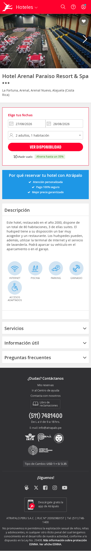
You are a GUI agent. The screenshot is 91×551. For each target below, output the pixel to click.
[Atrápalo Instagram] (55, 488)
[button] (83, 21)
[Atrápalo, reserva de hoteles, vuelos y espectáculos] (7, 7)
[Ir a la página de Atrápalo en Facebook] (45, 488)
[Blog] (26, 487)
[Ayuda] (73, 7)
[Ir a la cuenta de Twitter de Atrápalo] (36, 488)
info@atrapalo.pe (50, 428)
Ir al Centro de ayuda (45, 390)
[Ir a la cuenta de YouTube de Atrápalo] (64, 488)
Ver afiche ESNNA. (50, 544)
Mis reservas (45, 385)
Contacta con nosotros (45, 396)
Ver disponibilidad (45, 147)
